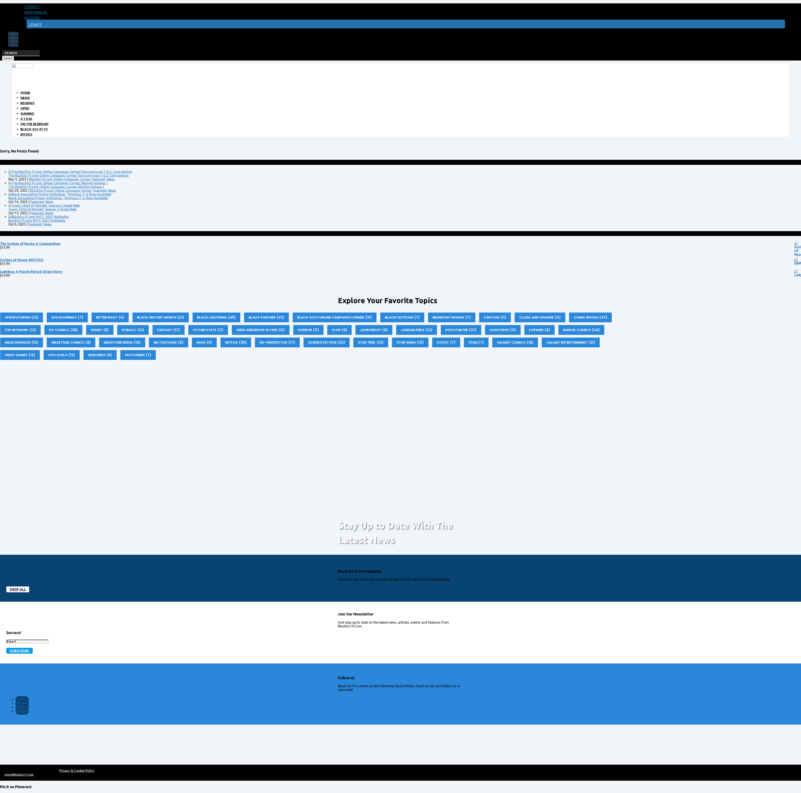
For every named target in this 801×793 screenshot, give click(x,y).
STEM (476, 342)
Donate (35, 24)
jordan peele (416, 330)
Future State (208, 330)
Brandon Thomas (452, 317)
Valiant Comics (515, 342)
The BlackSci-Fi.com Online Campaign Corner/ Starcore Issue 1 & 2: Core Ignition (68, 175)
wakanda (100, 355)
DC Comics (63, 330)
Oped (24, 108)
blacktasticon (402, 317)
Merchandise (35, 12)
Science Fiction (326, 342)
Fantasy (168, 330)
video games (20, 355)
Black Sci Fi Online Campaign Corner (334, 317)
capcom (495, 317)
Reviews (27, 103)
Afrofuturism (21, 317)
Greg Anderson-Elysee (260, 330)
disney (100, 330)
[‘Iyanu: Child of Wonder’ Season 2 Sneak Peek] (44, 205)
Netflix (236, 342)
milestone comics (71, 342)
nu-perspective (277, 342)
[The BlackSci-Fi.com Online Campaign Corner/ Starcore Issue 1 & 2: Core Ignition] (70, 172)
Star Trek (371, 342)
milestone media (122, 342)
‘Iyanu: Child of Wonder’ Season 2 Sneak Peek (42, 209)
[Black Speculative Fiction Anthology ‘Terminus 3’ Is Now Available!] (59, 194)
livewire (539, 330)
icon (339, 330)
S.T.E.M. (26, 118)
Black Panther (266, 317)
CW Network (20, 330)
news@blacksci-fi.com (19, 774)
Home (25, 92)
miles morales (21, 342)
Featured (98, 179)
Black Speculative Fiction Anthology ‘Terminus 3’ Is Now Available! (58, 198)
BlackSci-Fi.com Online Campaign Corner (59, 179)
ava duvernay (67, 317)
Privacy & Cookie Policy (76, 771)
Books (26, 134)
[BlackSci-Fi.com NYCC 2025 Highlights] (38, 217)
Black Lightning (216, 317)
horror (308, 330)
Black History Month (160, 317)
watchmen (138, 355)
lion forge (503, 330)
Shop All (18, 589)
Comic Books (590, 317)
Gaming (27, 113)
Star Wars (410, 342)
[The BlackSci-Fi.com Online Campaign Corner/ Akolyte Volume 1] (58, 183)
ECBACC (133, 330)
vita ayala (61, 355)
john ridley (374, 330)
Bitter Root (110, 317)
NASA (204, 342)
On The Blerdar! (34, 124)
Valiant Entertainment (570, 342)
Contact (31, 7)
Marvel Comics (581, 330)
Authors (32, 18)
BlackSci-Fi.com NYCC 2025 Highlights (36, 220)
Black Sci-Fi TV (34, 129)
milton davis (169, 342)
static (446, 342)
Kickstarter (461, 330)
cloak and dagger (540, 317)
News (25, 98)
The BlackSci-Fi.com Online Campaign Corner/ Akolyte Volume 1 (56, 187)
